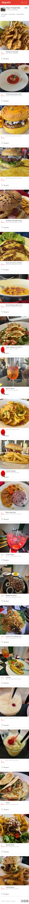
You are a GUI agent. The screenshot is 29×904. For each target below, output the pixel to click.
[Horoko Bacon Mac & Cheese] (14, 288)
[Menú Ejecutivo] (14, 496)
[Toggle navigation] (26, 3)
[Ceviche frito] (14, 828)
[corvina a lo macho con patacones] (14, 620)
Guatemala (13, 901)
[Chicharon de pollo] (14, 35)
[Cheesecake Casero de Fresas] (14, 77)
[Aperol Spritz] (14, 372)
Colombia (3, 901)
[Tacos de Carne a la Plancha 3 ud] (14, 246)
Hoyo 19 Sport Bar (13, 8)
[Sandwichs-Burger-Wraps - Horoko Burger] (14, 204)
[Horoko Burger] (14, 454)
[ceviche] (14, 661)
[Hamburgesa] (14, 870)
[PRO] (3, 349)
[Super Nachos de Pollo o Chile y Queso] (14, 330)
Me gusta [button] (6, 59)
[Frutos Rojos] (14, 538)
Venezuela (8, 901)
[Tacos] (14, 786)
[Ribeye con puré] (14, 579)
